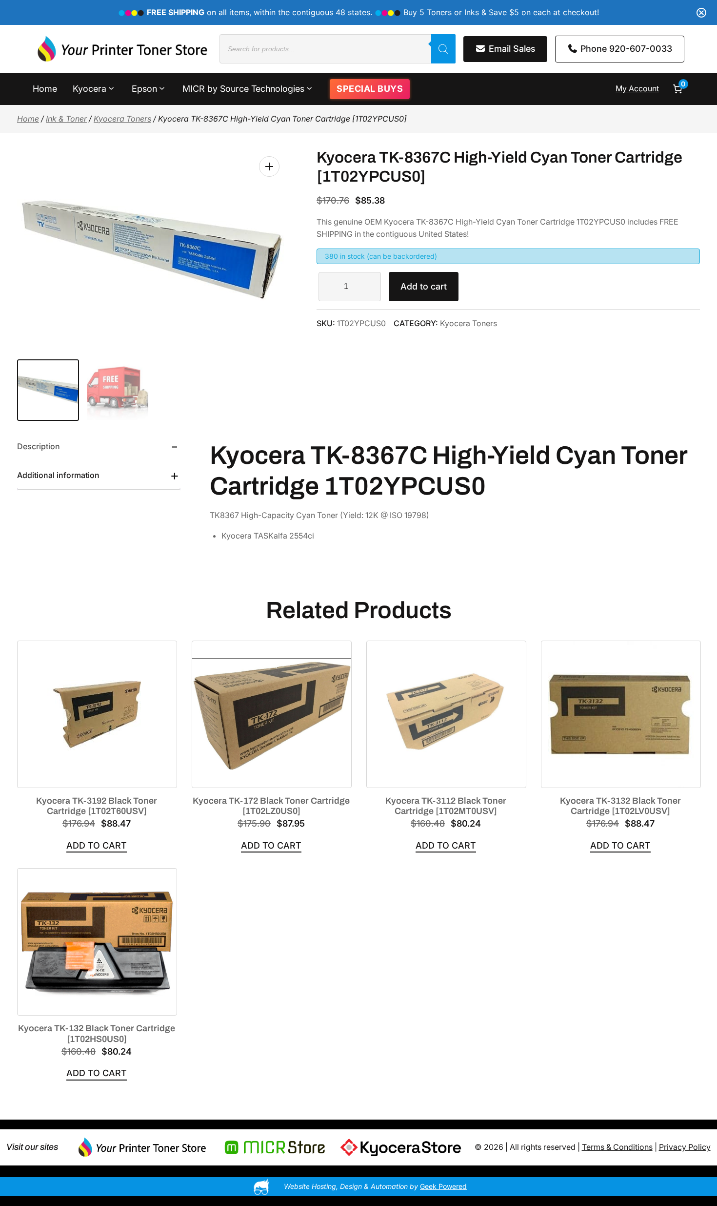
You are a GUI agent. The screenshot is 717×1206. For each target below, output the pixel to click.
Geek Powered (443, 1186)
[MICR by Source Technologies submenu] (309, 88)
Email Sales (511, 48)
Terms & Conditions (617, 1147)
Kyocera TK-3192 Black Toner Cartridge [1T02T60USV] (96, 806)
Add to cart (423, 286)
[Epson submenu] (162, 88)
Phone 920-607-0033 (625, 48)
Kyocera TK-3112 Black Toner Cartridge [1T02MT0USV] (445, 806)
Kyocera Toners (122, 119)
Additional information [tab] (58, 475)
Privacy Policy (685, 1147)
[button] (269, 166)
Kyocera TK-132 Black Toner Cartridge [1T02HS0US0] (96, 1033)
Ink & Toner (66, 119)
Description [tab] (38, 446)
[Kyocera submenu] (111, 88)
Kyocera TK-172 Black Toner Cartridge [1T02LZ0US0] (271, 806)
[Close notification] (701, 13)
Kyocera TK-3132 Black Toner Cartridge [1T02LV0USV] (620, 806)
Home (28, 119)
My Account (637, 88)
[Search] (443, 48)
